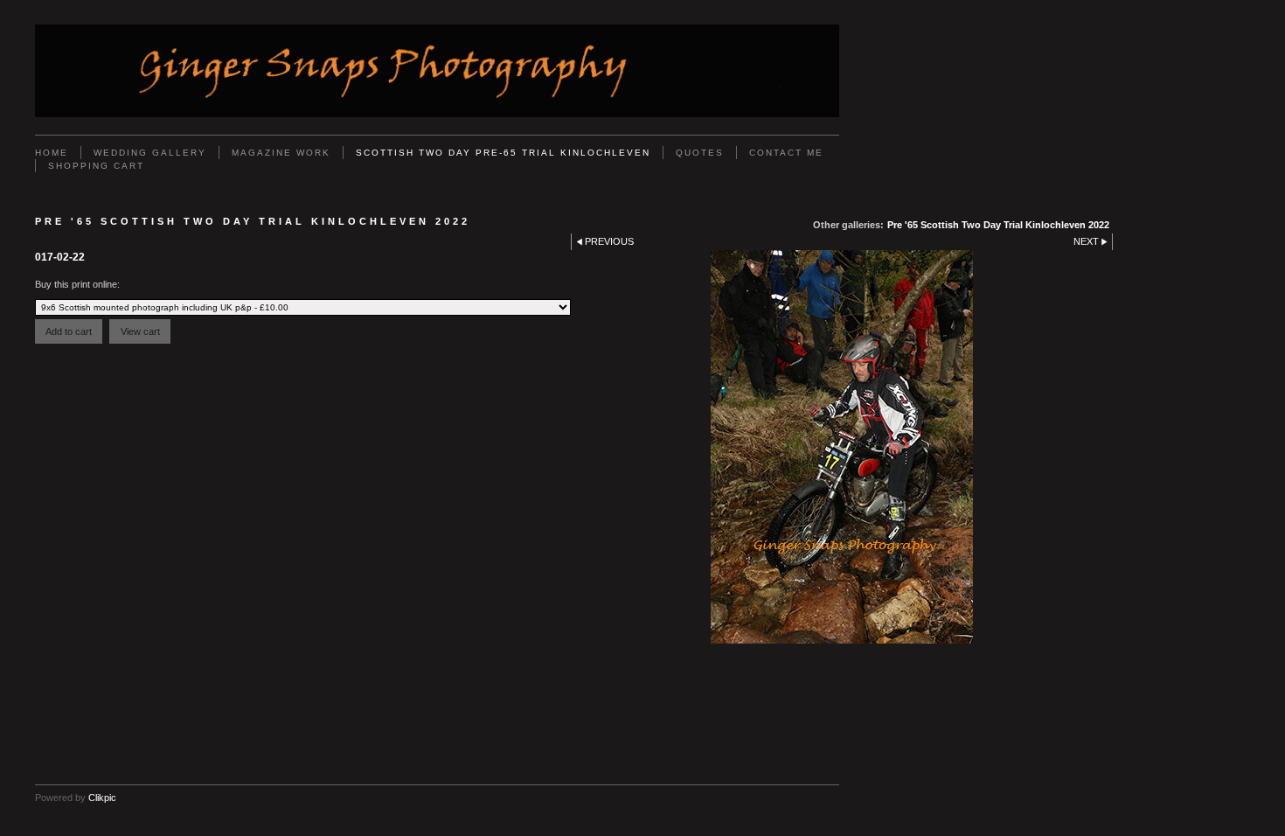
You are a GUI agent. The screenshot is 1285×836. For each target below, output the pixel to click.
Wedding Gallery (150, 152)
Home (51, 152)
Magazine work (281, 152)
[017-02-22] (842, 447)
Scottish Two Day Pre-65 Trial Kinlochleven (503, 152)
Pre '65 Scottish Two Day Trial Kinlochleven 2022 (998, 224)
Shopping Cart (96, 166)
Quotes (700, 152)
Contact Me (786, 152)
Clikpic (102, 797)
